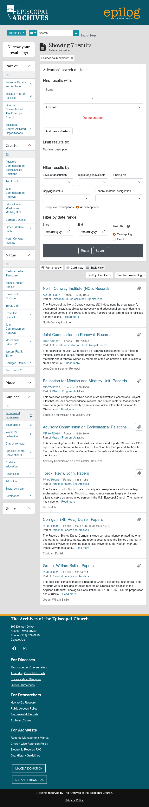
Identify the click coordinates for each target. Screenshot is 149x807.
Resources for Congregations (29, 667)
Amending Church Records (28, 673)
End (80, 224)
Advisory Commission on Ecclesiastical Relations (18, 168)
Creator (12, 145)
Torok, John (18, 182)
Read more (72, 317)
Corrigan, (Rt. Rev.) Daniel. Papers (73, 519)
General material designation (113, 191)
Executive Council (18, 315)
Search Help (88, 35)
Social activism (18, 489)
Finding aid (119, 175)
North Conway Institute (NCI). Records (76, 288)
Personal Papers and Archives (18, 84)
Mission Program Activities (18, 96)
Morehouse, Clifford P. (18, 342)
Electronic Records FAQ (26, 749)
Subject (12, 397)
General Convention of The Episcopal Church (18, 111)
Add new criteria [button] (56, 131)
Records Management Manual (30, 737)
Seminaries (18, 496)
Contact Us (18, 639)
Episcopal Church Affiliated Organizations (18, 129)
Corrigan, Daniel (18, 220)
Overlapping (124, 234)
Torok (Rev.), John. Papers (66, 473)
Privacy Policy (74, 800)
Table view (97, 267)
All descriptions (89, 207)
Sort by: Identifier (98, 275)
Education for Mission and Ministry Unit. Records (85, 380)
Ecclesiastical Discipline (26, 679)
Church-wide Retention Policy (29, 743)
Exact (120, 239)
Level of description (55, 175)
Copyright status (53, 191)
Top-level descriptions (60, 207)
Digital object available (91, 175)
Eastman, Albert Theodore (18, 273)
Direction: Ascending (130, 275)
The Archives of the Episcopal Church (50, 618)
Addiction (18, 482)
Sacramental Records (24, 714)
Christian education (18, 464)
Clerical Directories (23, 685)
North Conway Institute (18, 240)
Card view (76, 267)
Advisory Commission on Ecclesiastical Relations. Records (88, 427)
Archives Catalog (21, 720)
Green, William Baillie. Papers (68, 565)
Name (11, 255)
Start (46, 224)
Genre (11, 508)
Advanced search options (65, 69)
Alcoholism (18, 475)
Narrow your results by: (19, 49)
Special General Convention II (18, 453)
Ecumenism (18, 425)
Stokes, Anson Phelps (18, 285)
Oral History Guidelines (25, 755)
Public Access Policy (24, 708)
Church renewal (18, 444)
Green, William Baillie (18, 229)
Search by (15, 33)
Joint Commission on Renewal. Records (77, 334)
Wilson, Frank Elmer (18, 353)
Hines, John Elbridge (18, 296)
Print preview (53, 267)
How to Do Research (24, 702)
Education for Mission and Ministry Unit (18, 208)
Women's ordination (18, 434)
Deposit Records (29, 779)
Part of (12, 66)
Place (10, 382)
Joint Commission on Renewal (18, 193)
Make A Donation (28, 768)
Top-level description (55, 149)
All (7, 75)
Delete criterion (93, 117)
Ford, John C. (18, 371)
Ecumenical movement (18, 415)
